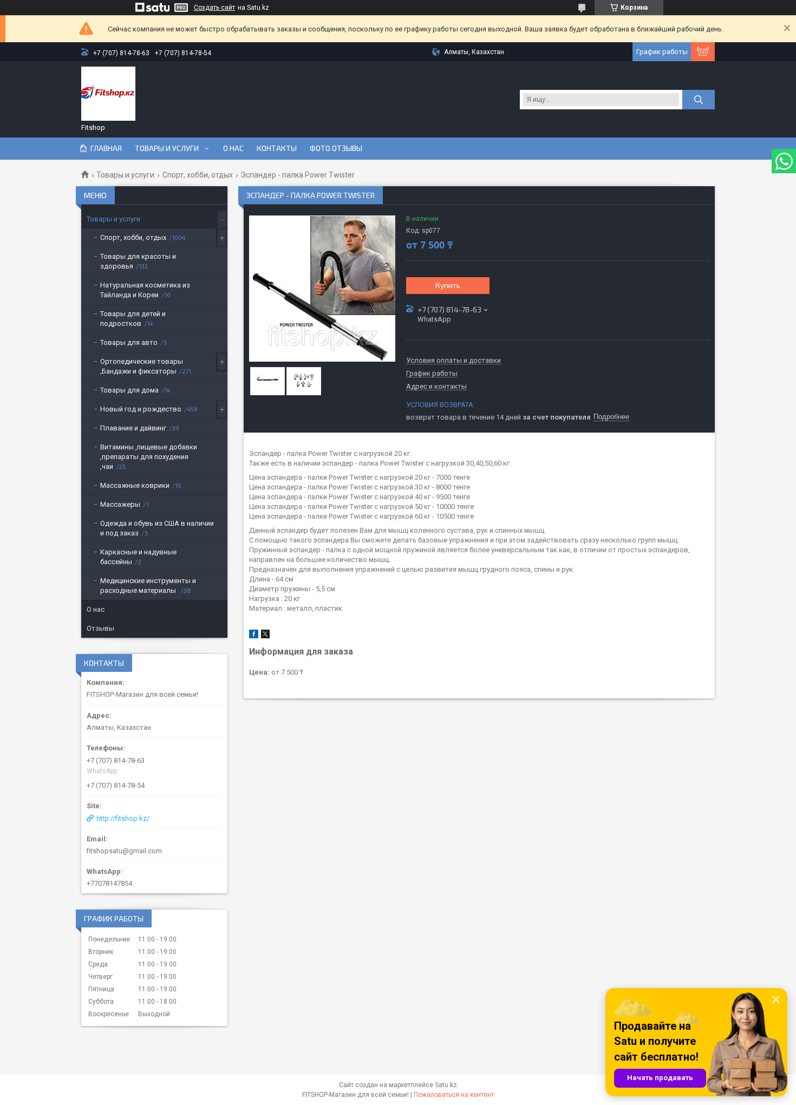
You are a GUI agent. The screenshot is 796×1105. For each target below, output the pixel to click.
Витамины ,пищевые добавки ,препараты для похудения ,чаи (148, 456)
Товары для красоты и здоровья (138, 261)
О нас (233, 148)
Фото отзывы (336, 148)
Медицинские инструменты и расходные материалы (148, 585)
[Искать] (698, 99)
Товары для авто (129, 342)
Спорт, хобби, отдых (197, 175)
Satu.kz (446, 1085)
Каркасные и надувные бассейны (138, 557)
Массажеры (120, 504)
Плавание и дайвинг (133, 428)
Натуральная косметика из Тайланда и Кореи (145, 290)
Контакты (277, 148)
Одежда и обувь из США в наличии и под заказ (157, 528)
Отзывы (100, 628)
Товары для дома (129, 390)
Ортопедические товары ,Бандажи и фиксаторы (141, 366)
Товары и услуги (167, 148)
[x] (265, 636)
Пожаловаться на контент (454, 1095)
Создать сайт (214, 7)
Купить (447, 285)
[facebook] (253, 636)
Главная (106, 148)
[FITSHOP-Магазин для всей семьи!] (108, 94)
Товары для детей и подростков (133, 319)
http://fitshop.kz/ (122, 818)
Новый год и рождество (140, 409)
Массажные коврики (134, 485)
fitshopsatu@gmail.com (124, 851)
